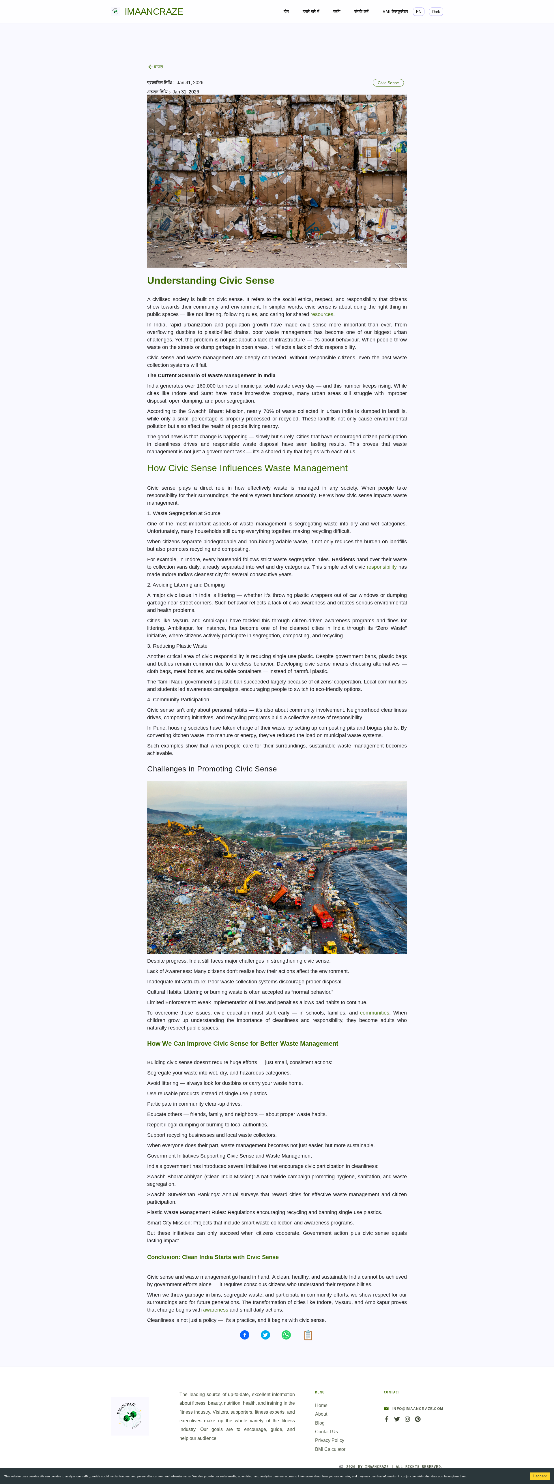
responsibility (382, 567)
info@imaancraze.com (417, 1409)
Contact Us (326, 1431)
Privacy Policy (329, 1440)
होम (286, 11)
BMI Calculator (330, 1449)
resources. (322, 314)
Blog (320, 1423)
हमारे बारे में (311, 11)
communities (374, 1013)
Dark (436, 12)
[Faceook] (387, 1421)
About (321, 1414)
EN (418, 12)
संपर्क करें (361, 11)
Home (321, 1405)
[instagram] (407, 1421)
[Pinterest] (418, 1421)
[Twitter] (397, 1421)
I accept (540, 1476)
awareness (215, 1310)
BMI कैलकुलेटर (395, 11)
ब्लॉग (336, 11)
